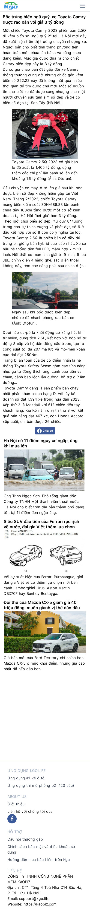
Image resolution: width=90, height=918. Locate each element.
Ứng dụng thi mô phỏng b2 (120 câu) (40, 785)
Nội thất (19, 254)
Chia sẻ (48, 430)
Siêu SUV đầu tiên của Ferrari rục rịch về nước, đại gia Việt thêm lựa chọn (41, 524)
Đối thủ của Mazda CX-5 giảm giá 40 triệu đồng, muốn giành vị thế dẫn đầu (42, 605)
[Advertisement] (45, 717)
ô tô (43, 187)
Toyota (28, 30)
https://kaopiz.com (40, 904)
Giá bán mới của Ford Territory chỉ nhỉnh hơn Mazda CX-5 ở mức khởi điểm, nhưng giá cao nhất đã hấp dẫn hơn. (44, 663)
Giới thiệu (15, 804)
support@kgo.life (34, 898)
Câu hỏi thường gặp (25, 839)
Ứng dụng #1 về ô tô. (26, 778)
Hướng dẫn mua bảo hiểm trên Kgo (38, 859)
